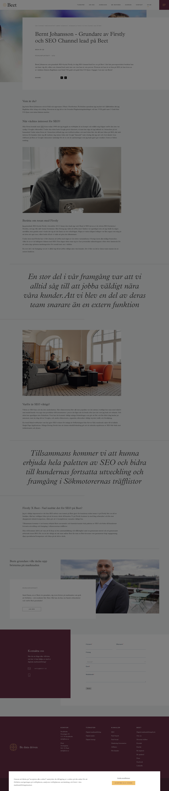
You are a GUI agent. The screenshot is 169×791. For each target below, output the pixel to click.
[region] (84, 781)
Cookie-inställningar (123, 778)
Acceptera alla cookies (123, 782)
